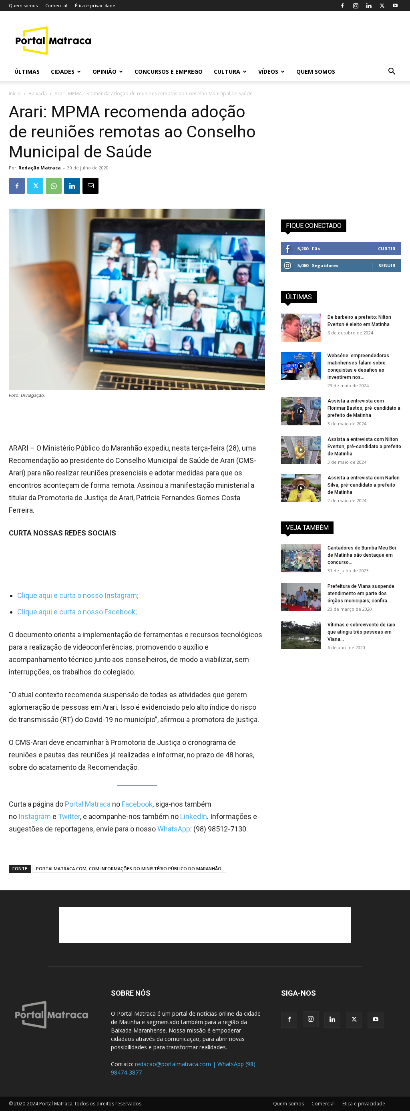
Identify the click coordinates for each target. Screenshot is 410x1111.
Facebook (137, 804)
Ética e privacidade (95, 5)
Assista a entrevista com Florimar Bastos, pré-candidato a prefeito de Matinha (364, 408)
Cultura (227, 71)
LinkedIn (193, 816)
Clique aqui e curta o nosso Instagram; (78, 595)
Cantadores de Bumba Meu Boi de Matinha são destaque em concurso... (362, 555)
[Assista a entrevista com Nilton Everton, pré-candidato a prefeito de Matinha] (301, 450)
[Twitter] (382, 5)
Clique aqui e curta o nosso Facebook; (77, 612)
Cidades (62, 71)
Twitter (69, 816)
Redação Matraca (39, 168)
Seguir (387, 265)
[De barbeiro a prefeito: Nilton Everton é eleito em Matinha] (301, 328)
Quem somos (23, 5)
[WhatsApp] (54, 186)
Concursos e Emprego (169, 71)
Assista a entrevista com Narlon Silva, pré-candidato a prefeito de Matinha (364, 485)
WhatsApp (173, 829)
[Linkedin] (369, 5)
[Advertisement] (255, 40)
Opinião (104, 71)
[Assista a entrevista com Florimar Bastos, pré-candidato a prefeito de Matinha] (301, 411)
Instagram (35, 816)
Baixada (37, 93)
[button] (391, 72)
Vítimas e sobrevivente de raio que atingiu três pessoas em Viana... (361, 632)
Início (15, 93)
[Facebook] (342, 5)
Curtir (387, 249)
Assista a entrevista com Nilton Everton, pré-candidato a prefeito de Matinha (364, 447)
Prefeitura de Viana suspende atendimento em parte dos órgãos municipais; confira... (361, 594)
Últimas (27, 71)
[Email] (90, 186)
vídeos (268, 71)
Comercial (56, 5)
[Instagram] (356, 5)
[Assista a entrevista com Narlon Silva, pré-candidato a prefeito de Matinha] (301, 488)
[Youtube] (395, 5)
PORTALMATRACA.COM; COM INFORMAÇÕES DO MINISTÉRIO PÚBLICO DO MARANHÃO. (129, 868)
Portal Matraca (88, 804)
